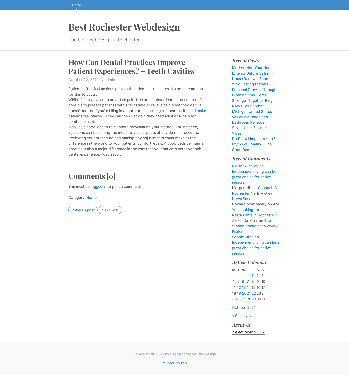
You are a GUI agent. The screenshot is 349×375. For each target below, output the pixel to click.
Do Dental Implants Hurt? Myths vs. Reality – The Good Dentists (253, 144)
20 (244, 293)
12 (239, 287)
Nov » (250, 316)
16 (258, 287)
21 (249, 293)
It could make (194, 110)
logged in (98, 186)
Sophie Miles (242, 237)
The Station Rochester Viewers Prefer (255, 226)
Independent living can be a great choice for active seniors (255, 176)
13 (244, 287)
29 (254, 299)
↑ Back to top (174, 363)
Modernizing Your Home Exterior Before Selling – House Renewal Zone (253, 73)
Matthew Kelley (245, 166)
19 (239, 293)
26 (239, 299)
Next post (110, 210)
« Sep (237, 316)
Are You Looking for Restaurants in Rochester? (255, 209)
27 (244, 299)
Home (76, 5)
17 (263, 287)
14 (249, 287)
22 (254, 293)
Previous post (83, 210)
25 (234, 299)
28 (249, 299)
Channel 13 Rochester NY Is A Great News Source (254, 193)
